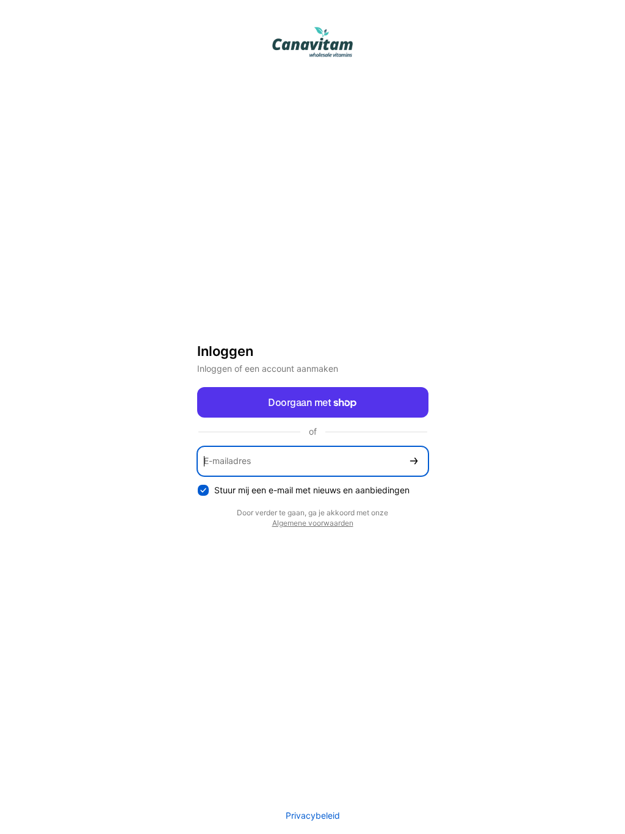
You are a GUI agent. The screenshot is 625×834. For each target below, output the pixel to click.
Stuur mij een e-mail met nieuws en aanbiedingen (312, 490)
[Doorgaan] (413, 461)
